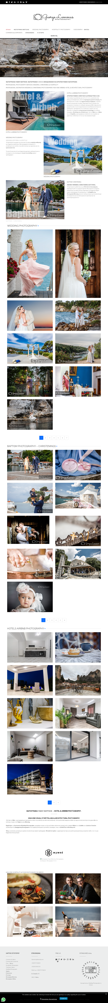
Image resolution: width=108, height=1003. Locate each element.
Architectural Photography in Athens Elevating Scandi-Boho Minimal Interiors (30, 745)
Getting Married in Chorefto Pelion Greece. (78, 315)
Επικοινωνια (30, 32)
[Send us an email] (7, 2)
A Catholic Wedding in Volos (78, 381)
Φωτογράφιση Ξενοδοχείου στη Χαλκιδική (30, 778)
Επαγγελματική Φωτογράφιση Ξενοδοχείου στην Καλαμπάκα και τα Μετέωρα (78, 679)
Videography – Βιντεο (81, 29)
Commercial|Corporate (14, 32)
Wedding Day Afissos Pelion (78, 348)
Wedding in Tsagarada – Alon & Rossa (30, 381)
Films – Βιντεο (9, 963)
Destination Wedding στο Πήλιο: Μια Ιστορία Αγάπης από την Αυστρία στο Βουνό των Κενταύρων (78, 262)
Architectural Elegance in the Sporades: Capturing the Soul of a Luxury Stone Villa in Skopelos (30, 679)
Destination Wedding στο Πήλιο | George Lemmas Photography (30, 315)
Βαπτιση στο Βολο (78, 530)
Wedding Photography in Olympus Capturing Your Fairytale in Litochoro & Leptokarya (30, 262)
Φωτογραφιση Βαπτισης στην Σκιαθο (30, 497)
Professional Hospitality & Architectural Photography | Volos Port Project (30, 712)
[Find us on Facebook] (9, 2)
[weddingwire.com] (54, 862)
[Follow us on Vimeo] (26, 2)
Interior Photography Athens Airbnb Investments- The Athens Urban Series (78, 712)
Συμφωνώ (63, 998)
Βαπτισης (48, 811)
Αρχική (8, 29)
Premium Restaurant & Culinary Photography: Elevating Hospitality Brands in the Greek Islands (30, 887)
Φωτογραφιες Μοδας (11, 979)
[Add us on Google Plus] (15, 2)
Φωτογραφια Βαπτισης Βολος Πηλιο (30, 530)
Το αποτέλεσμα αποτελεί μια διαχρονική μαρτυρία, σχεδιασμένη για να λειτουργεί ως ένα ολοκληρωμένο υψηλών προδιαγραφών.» (22, 153)
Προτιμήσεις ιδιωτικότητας (49, 999)
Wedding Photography (40, 29)
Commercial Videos (11, 959)
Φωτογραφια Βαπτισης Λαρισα (30, 596)
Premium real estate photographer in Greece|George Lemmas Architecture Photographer (30, 646)
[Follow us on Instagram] (18, 2)
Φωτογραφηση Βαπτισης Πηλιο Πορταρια (78, 563)
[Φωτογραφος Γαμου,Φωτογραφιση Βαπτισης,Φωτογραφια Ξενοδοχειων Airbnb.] (54, 16)
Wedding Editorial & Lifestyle (16, 140)
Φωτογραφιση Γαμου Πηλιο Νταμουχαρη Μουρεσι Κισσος (30, 413)
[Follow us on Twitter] (12, 2)
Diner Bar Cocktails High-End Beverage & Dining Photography (78, 920)
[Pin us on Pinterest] (21, 2)
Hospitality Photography (61, 29)
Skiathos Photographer (30, 348)
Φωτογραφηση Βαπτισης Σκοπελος (78, 497)
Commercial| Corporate (12, 961)
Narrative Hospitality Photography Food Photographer (78, 887)
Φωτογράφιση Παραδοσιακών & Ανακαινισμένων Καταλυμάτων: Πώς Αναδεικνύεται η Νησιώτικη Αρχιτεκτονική (78, 646)
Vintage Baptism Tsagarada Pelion (78, 464)
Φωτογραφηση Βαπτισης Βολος (30, 563)
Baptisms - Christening (14, 221)
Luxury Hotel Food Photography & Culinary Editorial (30, 920)
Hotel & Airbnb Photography (16, 132)
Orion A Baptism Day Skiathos (30, 464)
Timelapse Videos (10, 967)
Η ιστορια (40, 32)
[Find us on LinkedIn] (23, 2)
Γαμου (41, 811)
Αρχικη (7, 971)
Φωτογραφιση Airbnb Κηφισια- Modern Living (78, 745)
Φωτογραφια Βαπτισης (21, 29)
